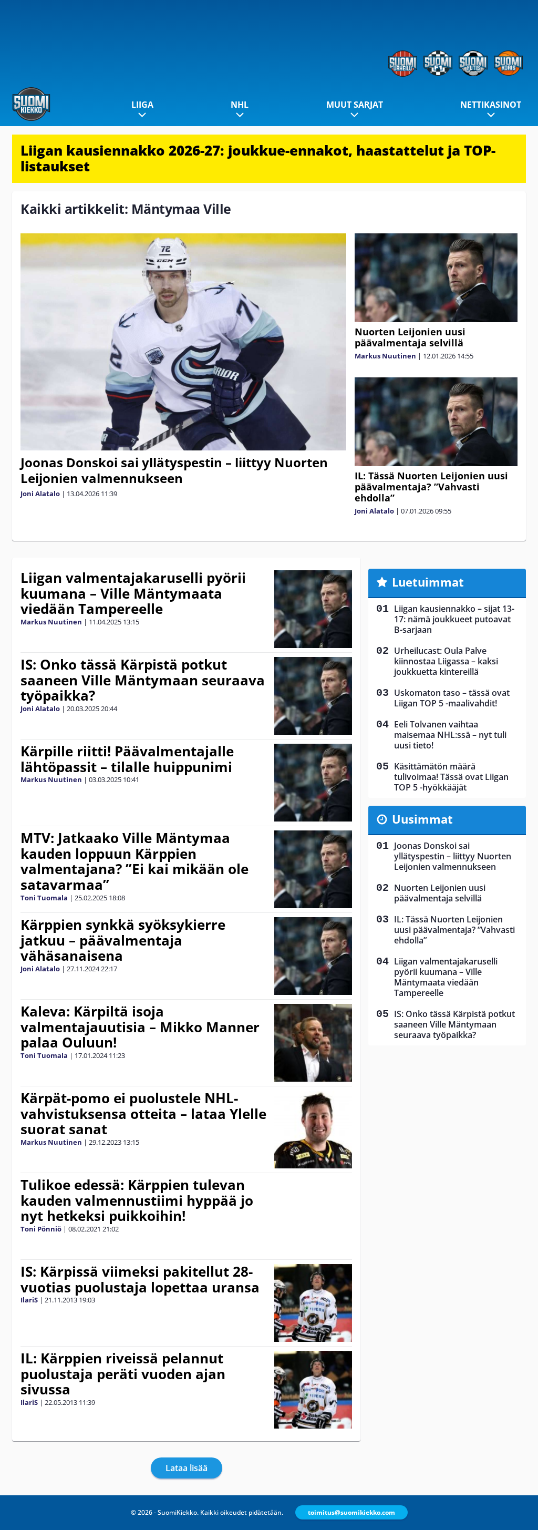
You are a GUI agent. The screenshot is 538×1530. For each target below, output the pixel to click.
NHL (240, 104)
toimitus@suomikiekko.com (351, 1512)
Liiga (142, 104)
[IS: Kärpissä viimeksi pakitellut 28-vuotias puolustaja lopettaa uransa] (313, 1303)
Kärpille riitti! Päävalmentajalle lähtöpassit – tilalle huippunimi (127, 759)
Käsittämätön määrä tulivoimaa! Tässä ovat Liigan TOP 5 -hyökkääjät (451, 777)
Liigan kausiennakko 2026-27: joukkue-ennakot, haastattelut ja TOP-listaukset (257, 158)
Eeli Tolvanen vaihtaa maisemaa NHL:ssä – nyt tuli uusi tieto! (450, 734)
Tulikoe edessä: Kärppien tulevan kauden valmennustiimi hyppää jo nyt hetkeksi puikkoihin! (136, 1200)
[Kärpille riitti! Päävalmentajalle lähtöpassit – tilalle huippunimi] (313, 783)
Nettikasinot (490, 104)
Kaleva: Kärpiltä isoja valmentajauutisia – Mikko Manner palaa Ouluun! (140, 1027)
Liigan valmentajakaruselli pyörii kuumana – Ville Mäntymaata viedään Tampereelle (133, 593)
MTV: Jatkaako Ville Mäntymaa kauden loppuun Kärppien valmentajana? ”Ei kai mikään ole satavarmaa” (134, 861)
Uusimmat (422, 819)
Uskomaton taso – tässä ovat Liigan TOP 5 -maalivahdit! (452, 698)
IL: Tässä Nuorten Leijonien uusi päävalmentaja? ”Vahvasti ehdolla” (431, 486)
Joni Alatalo (40, 493)
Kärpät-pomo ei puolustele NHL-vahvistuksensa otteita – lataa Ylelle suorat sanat (143, 1114)
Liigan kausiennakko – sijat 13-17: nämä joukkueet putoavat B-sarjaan (454, 619)
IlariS (29, 1300)
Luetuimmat (428, 582)
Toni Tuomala (44, 897)
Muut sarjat (354, 104)
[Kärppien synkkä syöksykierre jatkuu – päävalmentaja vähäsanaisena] (313, 956)
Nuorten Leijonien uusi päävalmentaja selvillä (410, 337)
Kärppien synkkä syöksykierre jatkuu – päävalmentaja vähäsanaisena (122, 940)
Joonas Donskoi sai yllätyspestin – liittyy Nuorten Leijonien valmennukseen (174, 470)
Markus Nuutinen (385, 356)
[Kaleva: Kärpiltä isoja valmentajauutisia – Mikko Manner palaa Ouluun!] (313, 1043)
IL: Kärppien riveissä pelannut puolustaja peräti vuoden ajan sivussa (122, 1374)
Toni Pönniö (40, 1229)
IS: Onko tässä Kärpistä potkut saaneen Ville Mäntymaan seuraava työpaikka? (142, 680)
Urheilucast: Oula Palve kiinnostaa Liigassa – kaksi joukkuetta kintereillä (446, 661)
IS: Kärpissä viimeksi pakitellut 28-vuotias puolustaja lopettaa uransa (140, 1279)
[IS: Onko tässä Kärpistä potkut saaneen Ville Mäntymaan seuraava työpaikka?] (313, 696)
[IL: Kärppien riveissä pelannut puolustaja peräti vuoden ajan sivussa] (313, 1390)
